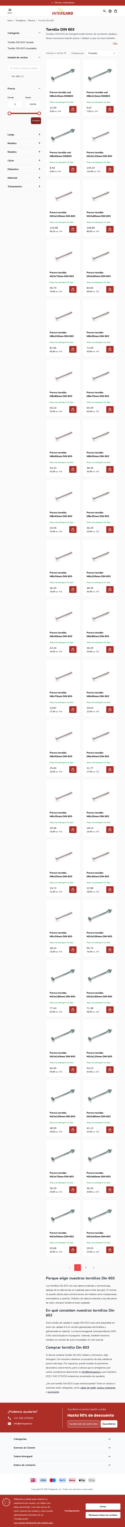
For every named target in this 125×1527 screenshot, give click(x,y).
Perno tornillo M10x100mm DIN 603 (62, 214)
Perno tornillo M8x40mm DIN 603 (61, 514)
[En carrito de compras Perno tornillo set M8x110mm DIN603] (110, 109)
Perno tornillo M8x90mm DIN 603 (98, 334)
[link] (69, 1267)
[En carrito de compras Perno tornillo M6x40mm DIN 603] (110, 769)
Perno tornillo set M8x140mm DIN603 (61, 94)
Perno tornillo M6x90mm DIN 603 (61, 634)
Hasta (28, 97)
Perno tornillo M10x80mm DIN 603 (99, 214)
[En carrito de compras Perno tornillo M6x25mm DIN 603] (73, 889)
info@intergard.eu (91, 1372)
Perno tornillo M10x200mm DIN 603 (99, 934)
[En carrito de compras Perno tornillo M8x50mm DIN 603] (110, 469)
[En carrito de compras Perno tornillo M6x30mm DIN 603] (110, 829)
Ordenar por (77, 53)
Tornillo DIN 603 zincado (21, 42)
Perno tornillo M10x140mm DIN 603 (62, 1054)
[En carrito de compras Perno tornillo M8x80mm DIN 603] (73, 409)
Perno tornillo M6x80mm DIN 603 (98, 634)
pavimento (53, 1392)
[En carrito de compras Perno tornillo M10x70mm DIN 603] (73, 289)
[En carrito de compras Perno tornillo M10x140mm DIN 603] (73, 1069)
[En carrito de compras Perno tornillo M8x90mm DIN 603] (110, 349)
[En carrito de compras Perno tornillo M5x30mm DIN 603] (73, 949)
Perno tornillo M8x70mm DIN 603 (98, 394)
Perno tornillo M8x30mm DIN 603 (61, 574)
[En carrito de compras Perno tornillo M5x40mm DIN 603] (110, 889)
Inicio (10, 20)
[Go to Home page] (62, 11)
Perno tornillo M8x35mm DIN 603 (98, 514)
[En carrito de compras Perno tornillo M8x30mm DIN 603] (73, 589)
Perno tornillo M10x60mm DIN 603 (99, 274)
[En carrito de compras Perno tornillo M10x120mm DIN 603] (110, 169)
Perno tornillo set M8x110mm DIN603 (98, 94)
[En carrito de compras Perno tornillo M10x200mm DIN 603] (110, 949)
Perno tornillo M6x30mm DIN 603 (98, 814)
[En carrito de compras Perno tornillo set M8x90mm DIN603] (73, 169)
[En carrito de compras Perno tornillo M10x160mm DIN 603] (110, 1009)
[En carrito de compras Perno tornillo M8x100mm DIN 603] (73, 349)
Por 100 (26, 76)
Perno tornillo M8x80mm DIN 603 (61, 394)
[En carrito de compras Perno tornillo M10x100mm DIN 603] (73, 229)
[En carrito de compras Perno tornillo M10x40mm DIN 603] (110, 1249)
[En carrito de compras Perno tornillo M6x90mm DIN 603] (73, 649)
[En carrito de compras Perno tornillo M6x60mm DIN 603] (110, 709)
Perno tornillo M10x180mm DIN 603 (62, 994)
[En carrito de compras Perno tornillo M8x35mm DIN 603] (110, 529)
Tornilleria (20, 20)
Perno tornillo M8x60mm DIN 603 (61, 454)
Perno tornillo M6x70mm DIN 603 (61, 694)
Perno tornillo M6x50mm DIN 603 (61, 754)
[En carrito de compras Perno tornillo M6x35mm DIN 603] (73, 829)
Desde (11, 97)
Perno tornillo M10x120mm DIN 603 (99, 154)
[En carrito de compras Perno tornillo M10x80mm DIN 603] (110, 229)
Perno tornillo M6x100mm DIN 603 (99, 574)
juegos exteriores (106, 1387)
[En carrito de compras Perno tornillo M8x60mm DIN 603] (73, 469)
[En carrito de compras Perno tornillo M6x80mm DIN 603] (110, 649)
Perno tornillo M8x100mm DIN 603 (62, 334)
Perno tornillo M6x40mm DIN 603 (98, 754)
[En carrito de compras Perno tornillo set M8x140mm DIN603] (73, 109)
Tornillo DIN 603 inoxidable (22, 48)
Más (115, 43)
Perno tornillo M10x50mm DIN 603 (62, 1234)
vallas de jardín (88, 1387)
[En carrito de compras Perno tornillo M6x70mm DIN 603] (73, 709)
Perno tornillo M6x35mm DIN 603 (61, 814)
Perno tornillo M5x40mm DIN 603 (98, 874)
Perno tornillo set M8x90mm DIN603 (61, 154)
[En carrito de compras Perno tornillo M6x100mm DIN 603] (110, 589)
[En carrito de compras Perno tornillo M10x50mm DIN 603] (73, 1249)
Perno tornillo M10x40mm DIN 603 (99, 1234)
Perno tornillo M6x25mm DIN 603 (61, 874)
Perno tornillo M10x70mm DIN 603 (62, 274)
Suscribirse (109, 1424)
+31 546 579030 (23, 1418)
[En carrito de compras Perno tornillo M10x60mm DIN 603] (110, 289)
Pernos (31, 20)
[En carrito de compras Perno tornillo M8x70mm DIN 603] (110, 409)
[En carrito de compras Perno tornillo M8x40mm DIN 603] (73, 529)
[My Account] (110, 11)
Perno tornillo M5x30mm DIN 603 (61, 934)
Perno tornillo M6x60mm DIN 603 (98, 694)
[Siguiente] (93, 1267)
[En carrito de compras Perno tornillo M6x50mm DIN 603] (73, 769)
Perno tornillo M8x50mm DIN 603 (98, 454)
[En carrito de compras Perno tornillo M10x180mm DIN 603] (73, 1009)
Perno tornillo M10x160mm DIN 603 (99, 994)
